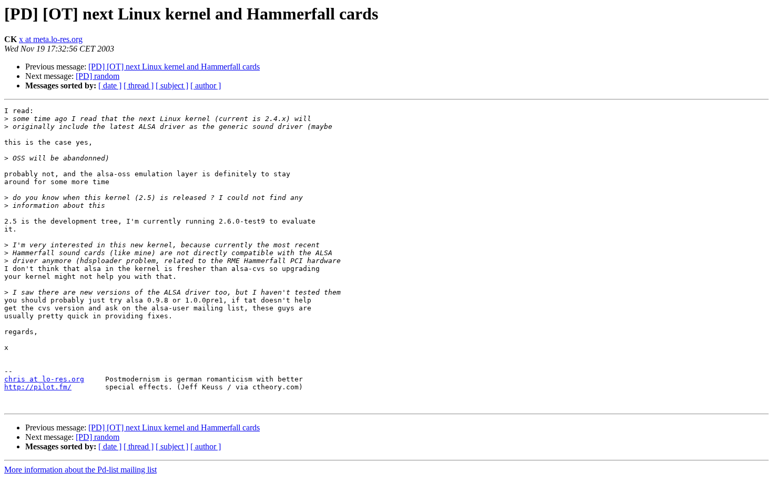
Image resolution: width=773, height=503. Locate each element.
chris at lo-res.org (44, 379)
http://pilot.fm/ (38, 387)
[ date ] (109, 85)
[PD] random (97, 76)
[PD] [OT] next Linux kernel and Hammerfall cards (174, 66)
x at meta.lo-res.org (51, 39)
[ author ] (205, 85)
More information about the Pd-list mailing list (80, 469)
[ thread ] (139, 85)
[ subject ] (172, 85)
